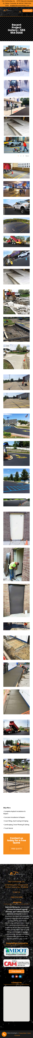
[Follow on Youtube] (16, 976)
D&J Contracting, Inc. (8, 1)
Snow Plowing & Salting (21, 825)
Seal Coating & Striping (20, 821)
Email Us (16, 892)
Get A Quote (27, 10)
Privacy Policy (22, 1033)
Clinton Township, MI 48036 (16, 886)
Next (27, 156)
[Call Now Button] (4, 1034)
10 (23, 73)
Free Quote (16, 971)
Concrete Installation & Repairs (14, 817)
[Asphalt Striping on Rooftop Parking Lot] (16, 153)
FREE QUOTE (16, 848)
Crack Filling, (8, 821)
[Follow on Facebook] (12, 976)
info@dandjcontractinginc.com (19, 5)
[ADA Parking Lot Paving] (16, 115)
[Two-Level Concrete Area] (16, 135)
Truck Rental (8, 828)
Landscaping (8, 825)
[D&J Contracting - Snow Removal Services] (16, 76)
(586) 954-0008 (16, 897)
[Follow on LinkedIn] (20, 976)
